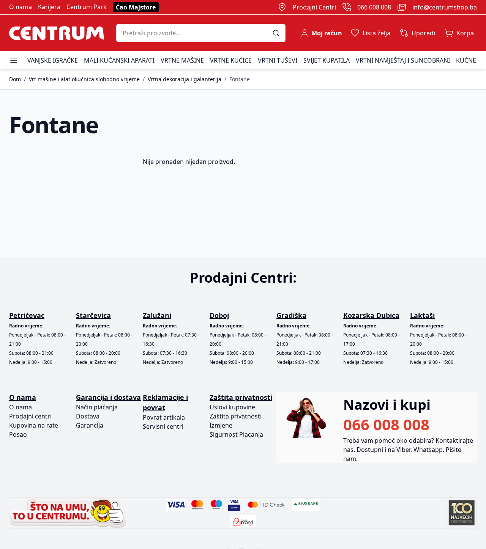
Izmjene (221, 425)
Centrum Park (86, 7)
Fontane (239, 79)
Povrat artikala (164, 417)
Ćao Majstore (136, 7)
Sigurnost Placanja (236, 434)
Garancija (89, 425)
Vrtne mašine (182, 60)
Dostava (87, 416)
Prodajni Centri (314, 7)
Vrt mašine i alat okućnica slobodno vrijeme (84, 79)
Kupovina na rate (33, 425)
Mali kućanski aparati (119, 60)
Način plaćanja (97, 407)
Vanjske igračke (52, 60)
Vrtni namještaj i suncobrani (403, 60)
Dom (15, 79)
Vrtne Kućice (231, 60)
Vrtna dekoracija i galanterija (184, 79)
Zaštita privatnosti (236, 416)
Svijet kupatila (326, 60)
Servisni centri (163, 426)
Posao (18, 434)
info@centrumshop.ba (444, 7)
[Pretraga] (279, 33)
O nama (20, 7)
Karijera (49, 7)
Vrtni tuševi (277, 60)
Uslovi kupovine (232, 407)
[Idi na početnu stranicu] (56, 33)
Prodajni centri (30, 416)
